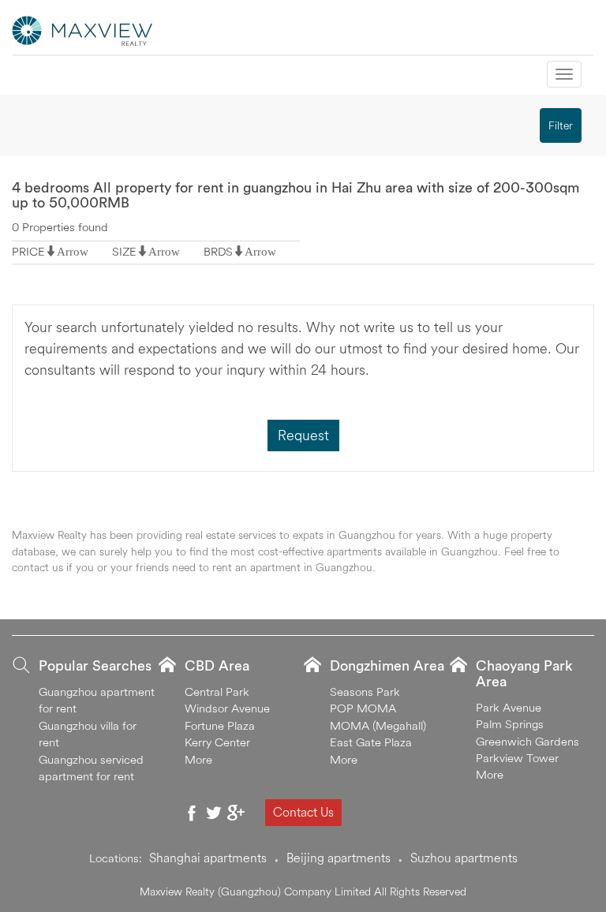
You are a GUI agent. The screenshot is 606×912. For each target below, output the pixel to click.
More (198, 759)
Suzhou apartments (464, 857)
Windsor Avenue (227, 708)
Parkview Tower (517, 757)
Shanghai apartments (208, 857)
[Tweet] (214, 812)
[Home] (83, 29)
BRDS (218, 251)
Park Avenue (508, 707)
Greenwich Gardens (527, 741)
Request (303, 435)
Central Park (217, 691)
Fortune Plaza (220, 725)
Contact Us (303, 812)
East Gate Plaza (371, 741)
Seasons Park (365, 691)
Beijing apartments (338, 857)
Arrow (72, 251)
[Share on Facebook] (191, 812)
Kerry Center (217, 741)
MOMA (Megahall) (378, 725)
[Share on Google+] (236, 812)
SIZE (124, 251)
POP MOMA (363, 708)
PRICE (28, 251)
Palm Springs (510, 723)
